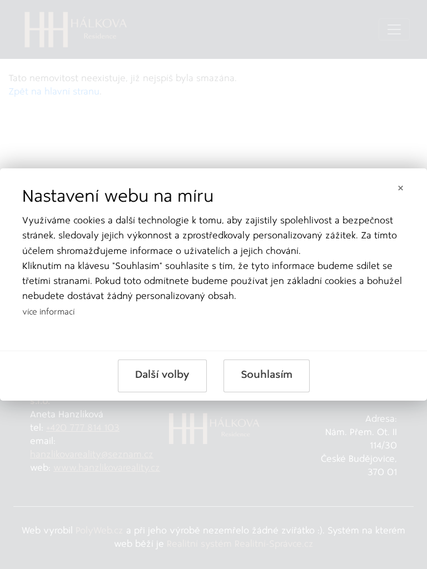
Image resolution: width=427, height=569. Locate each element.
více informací (48, 312)
